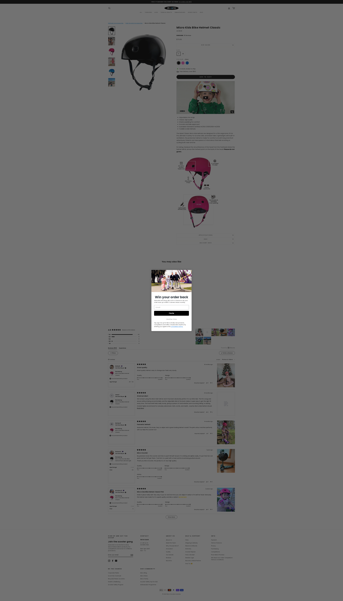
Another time (171, 319)
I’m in (171, 313)
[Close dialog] (189, 272)
